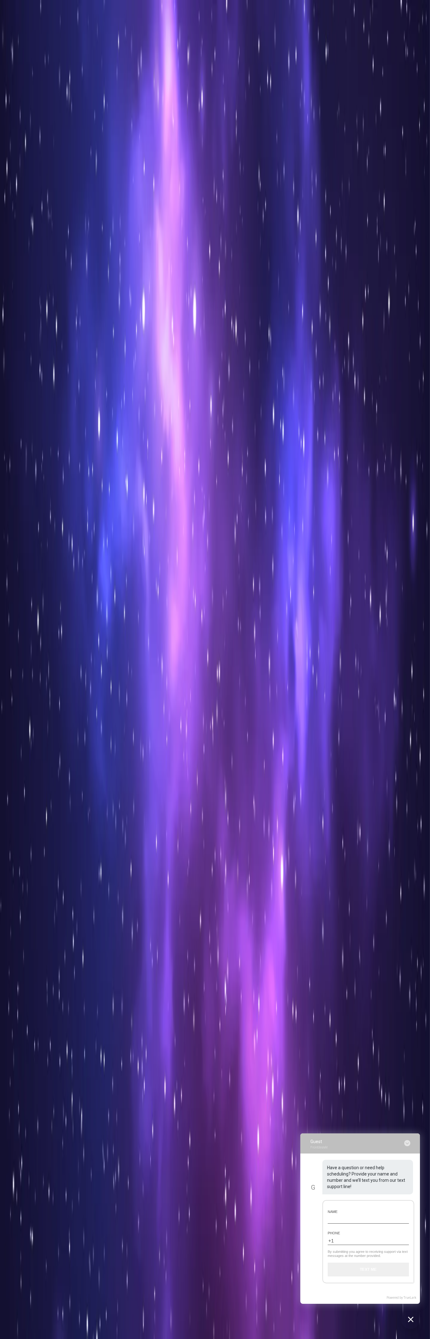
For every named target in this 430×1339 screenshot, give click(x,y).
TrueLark (410, 1297)
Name (332, 1212)
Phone (334, 1233)
